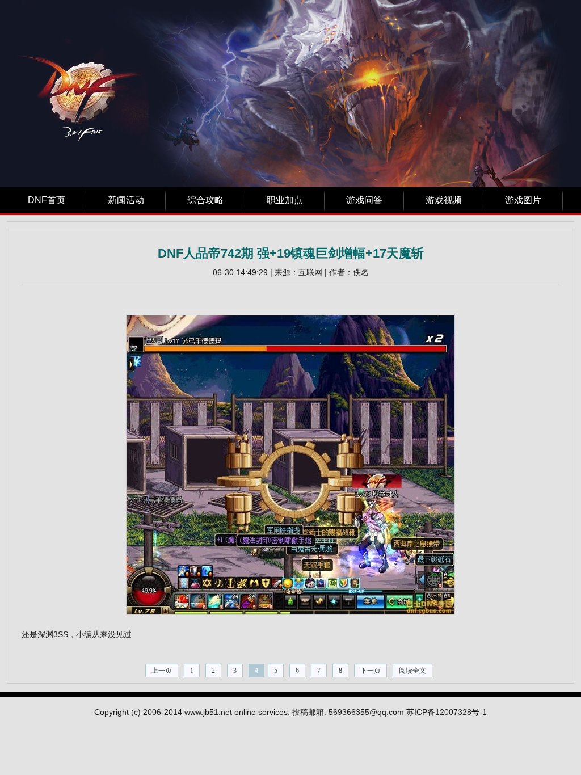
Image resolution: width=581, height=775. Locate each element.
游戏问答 (364, 200)
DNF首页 (46, 200)
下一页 (370, 671)
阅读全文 (412, 671)
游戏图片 (523, 200)
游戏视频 (444, 200)
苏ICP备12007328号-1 (446, 712)
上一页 (161, 671)
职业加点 (285, 200)
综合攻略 (205, 200)
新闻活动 (126, 200)
